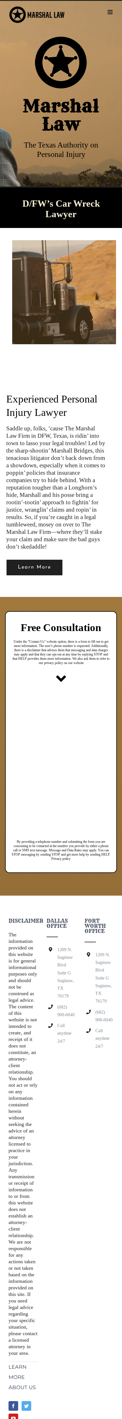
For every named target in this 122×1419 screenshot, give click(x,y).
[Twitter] (26, 1406)
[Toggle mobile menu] (110, 12)
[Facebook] (13, 1406)
